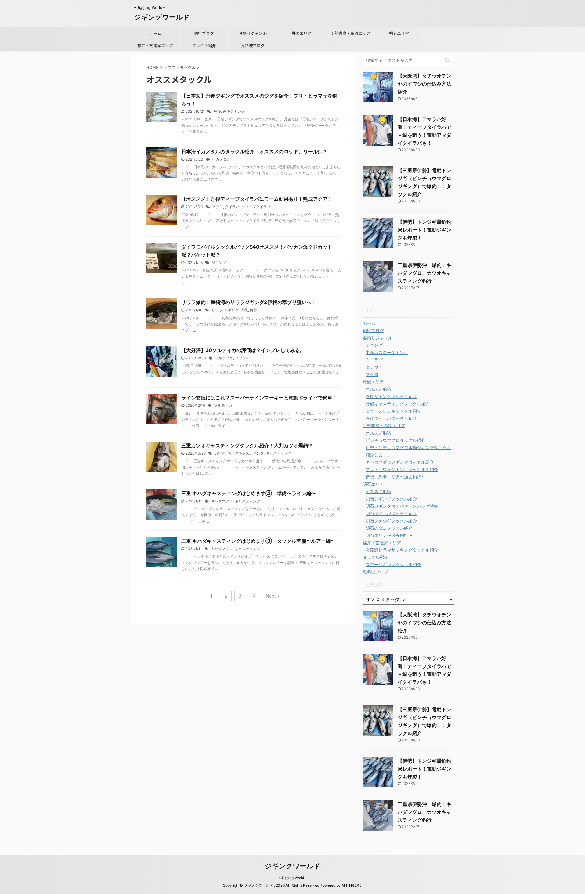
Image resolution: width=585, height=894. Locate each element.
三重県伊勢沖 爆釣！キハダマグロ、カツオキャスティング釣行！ (424, 273)
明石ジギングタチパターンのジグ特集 (402, 506)
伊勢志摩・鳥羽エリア (350, 33)
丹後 (217, 111)
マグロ (372, 374)
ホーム (155, 33)
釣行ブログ (204, 33)
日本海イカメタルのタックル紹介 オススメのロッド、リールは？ (254, 151)
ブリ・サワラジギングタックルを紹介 (402, 469)
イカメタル (221, 159)
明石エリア (399, 33)
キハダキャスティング (245, 453)
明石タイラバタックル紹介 (391, 513)
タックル (242, 358)
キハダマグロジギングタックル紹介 (400, 462)
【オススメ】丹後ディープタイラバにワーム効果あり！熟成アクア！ (256, 199)
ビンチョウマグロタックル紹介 (395, 440)
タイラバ (232, 206)
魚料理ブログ (253, 45)
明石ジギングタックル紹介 (391, 498)
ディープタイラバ (256, 206)
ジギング (218, 262)
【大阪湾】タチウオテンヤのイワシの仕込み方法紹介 (424, 84)
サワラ (216, 310)
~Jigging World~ (293, 877)
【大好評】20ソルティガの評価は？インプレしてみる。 (243, 350)
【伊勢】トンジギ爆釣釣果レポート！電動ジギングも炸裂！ (424, 230)
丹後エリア (301, 33)
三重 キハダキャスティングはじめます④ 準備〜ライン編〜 (248, 493)
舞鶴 (253, 310)
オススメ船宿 (378, 389)
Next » (272, 596)
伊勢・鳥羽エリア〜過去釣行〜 (395, 476)
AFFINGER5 (351, 885)
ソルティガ (224, 358)
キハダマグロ (222, 501)
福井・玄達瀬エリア (155, 45)
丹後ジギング (234, 111)
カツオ (219, 453)
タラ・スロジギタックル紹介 (393, 410)
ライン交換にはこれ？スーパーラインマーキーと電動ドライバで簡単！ (261, 398)
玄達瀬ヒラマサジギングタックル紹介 (402, 549)
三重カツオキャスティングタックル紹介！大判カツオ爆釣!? (246, 445)
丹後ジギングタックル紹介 (391, 396)
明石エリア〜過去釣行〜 (389, 535)
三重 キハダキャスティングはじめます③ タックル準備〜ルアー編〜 (258, 541)
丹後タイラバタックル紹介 (391, 418)
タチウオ (374, 367)
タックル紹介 (204, 45)
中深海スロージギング (387, 352)
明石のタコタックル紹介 (389, 527)
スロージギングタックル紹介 (393, 564)
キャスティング (278, 453)
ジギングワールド (162, 17)
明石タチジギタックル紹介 (391, 520)
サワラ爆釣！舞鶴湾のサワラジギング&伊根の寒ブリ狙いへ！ (248, 302)
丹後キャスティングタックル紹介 (398, 403)
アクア (217, 206)
